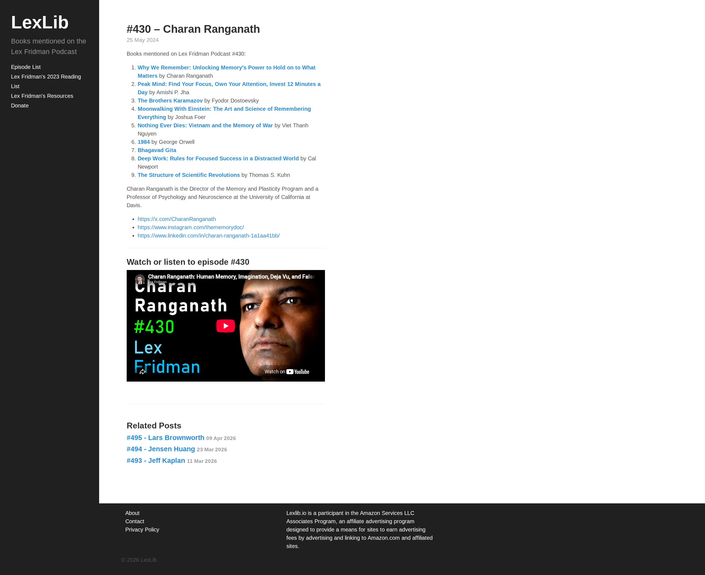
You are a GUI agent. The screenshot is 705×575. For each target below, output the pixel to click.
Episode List (26, 67)
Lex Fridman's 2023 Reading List (46, 81)
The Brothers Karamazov (170, 101)
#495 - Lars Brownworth (181, 437)
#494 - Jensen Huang (177, 449)
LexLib (40, 22)
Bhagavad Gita (157, 150)
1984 (144, 142)
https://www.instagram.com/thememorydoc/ (191, 227)
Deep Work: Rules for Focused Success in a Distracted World (218, 158)
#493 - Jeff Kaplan (172, 460)
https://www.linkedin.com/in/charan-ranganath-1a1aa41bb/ (209, 236)
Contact (134, 521)
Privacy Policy (142, 530)
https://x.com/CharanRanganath (177, 219)
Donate (20, 105)
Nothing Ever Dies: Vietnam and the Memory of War (205, 125)
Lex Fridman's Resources (42, 96)
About (132, 513)
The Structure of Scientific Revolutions (189, 175)
